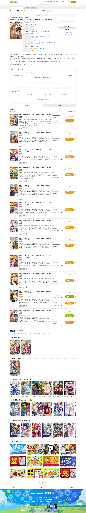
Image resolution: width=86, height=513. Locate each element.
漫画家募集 (42, 501)
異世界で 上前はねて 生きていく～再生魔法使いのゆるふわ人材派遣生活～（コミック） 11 (35, 291)
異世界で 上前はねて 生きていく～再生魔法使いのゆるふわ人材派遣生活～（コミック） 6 (35, 203)
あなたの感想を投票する (42, 99)
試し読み (70, 133)
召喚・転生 (47, 31)
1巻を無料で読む (66, 23)
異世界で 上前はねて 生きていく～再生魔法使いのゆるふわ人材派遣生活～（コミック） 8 (35, 238)
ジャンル (49, 11)
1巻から (11, 111)
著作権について (35, 501)
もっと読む (40, 125)
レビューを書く (36, 50)
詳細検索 (72, 487)
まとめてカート (72, 111)
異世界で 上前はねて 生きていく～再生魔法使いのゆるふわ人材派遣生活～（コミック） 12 (35, 311)
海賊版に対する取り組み (51, 501)
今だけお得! (34, 37)
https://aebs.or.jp (28, 510)
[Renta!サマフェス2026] (17, 2)
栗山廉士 (65, 437)
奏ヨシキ (11, 437)
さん (21, 75)
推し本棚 (67, 26)
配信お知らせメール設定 (67, 34)
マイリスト (67, 29)
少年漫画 (33, 31)
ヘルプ (29, 497)
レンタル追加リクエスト (67, 32)
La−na (43, 437)
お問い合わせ (39, 497)
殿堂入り (49, 36)
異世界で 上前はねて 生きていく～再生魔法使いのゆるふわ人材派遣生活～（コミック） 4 (35, 168)
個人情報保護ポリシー (49, 499)
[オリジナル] (26, 11)
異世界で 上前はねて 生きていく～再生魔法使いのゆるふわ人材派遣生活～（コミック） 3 (35, 150)
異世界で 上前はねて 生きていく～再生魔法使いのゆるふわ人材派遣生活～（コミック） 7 (35, 221)
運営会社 (60, 501)
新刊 (14, 487)
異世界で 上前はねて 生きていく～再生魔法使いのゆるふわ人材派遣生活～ (43, 43)
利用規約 (41, 499)
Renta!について (23, 497)
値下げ (37, 36)
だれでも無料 (43, 36)
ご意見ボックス (55, 497)
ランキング (43, 487)
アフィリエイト (35, 499)
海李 (21, 437)
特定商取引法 (27, 501)
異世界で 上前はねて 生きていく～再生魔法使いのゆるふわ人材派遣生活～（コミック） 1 (35, 115)
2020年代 (33, 33)
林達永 (54, 437)
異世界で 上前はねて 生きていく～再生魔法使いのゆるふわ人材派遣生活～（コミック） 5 (35, 185)
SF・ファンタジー (40, 31)
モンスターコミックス (36, 40)
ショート (31, 8)
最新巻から (16, 111)
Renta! (11, 333)
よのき (33, 437)
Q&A (33, 497)
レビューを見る (42, 83)
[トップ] (13, 2)
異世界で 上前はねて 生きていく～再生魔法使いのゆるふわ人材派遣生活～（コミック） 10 (35, 274)
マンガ (32, 29)
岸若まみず (33, 24)
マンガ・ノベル (16, 8)
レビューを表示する (43, 79)
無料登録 (74, 2)
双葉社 (32, 27)
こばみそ (33, 22)
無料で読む (71, 116)
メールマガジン (63, 497)
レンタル (33, 36)
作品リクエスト (46, 497)
